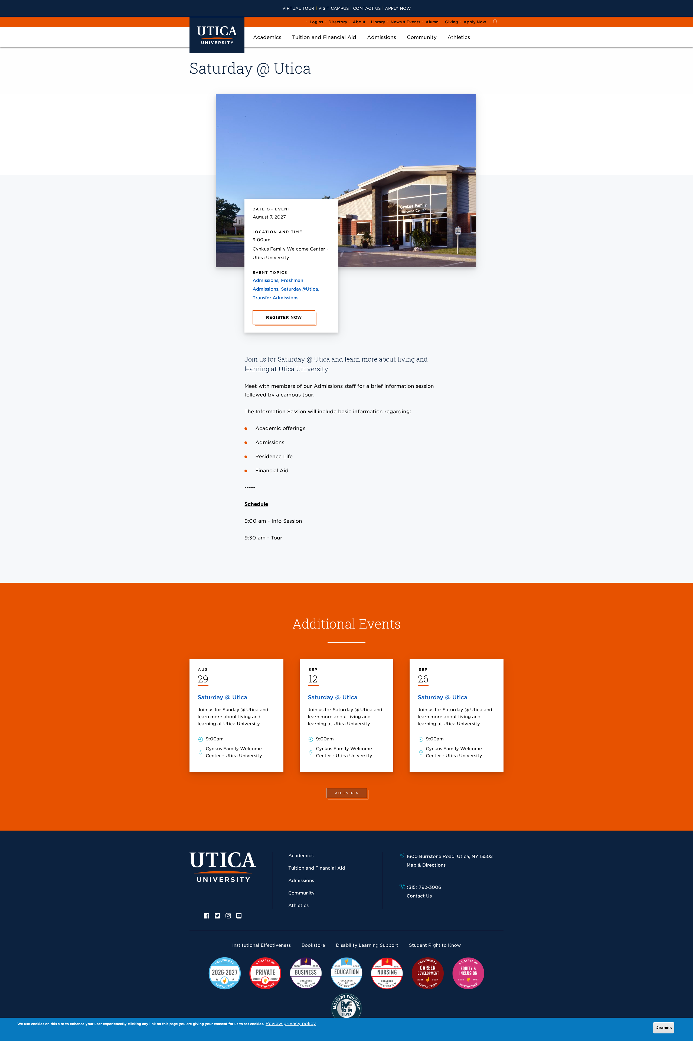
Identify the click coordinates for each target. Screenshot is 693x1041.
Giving (451, 22)
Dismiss (663, 1027)
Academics (267, 37)
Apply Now (398, 8)
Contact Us (367, 8)
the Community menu (422, 44)
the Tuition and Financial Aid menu (324, 44)
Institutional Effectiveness (261, 945)
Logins (316, 22)
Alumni (433, 22)
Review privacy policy (291, 1023)
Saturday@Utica (299, 289)
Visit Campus (333, 8)
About (359, 22)
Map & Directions (426, 865)
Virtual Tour (298, 8)
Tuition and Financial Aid (324, 37)
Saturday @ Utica (222, 697)
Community (422, 37)
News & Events (405, 22)
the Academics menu (267, 44)
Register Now (284, 317)
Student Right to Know (435, 945)
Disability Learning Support (367, 945)
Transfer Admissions (275, 297)
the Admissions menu (382, 44)
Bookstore (313, 945)
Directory (337, 22)
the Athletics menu (459, 44)
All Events (346, 793)
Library (378, 22)
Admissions (381, 37)
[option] (206, 915)
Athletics (458, 37)
